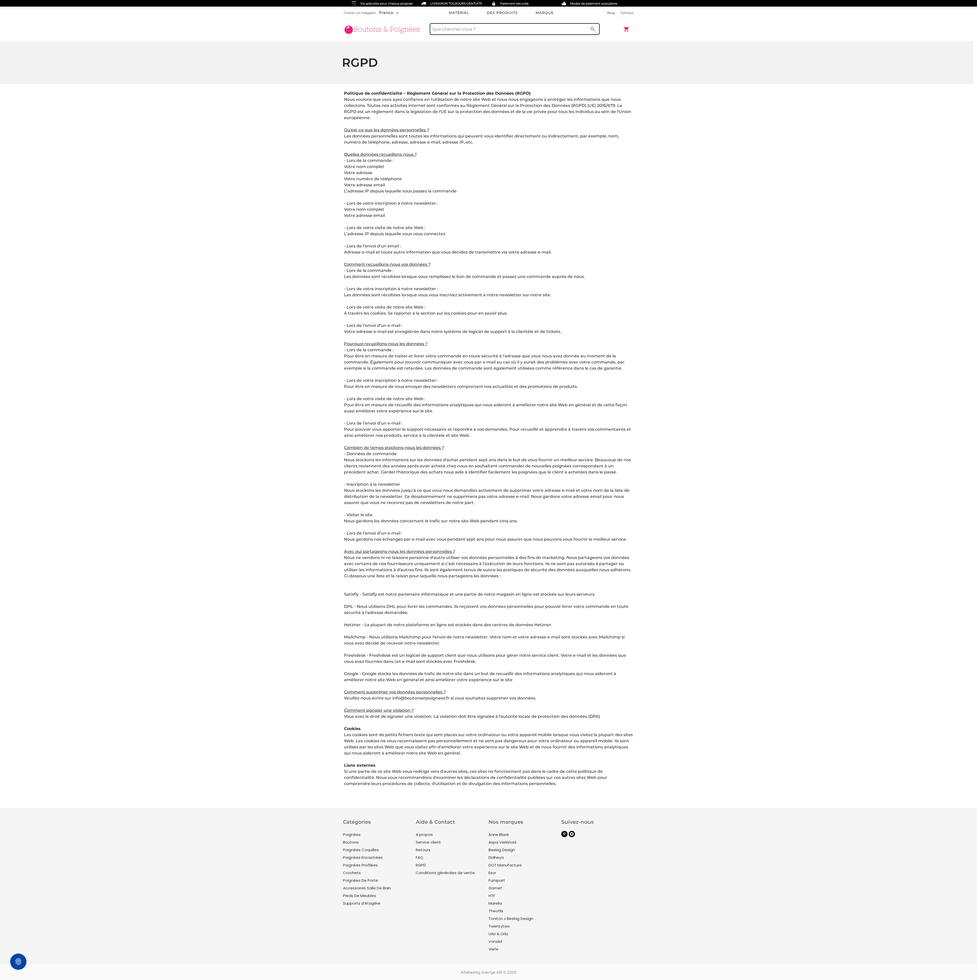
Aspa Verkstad (502, 842)
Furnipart (497, 880)
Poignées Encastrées (363, 857)
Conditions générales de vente (445, 872)
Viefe (493, 949)
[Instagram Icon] (572, 835)
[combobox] (515, 29)
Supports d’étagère (361, 903)
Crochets (352, 872)
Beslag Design (502, 849)
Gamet (495, 888)
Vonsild (495, 941)
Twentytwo (499, 926)
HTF (492, 895)
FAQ (419, 857)
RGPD (421, 865)
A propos (424, 834)
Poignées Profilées (360, 865)
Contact (626, 13)
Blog (611, 13)
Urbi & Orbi (498, 933)
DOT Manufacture (505, 865)
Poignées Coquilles (361, 849)
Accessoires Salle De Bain (367, 888)
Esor (492, 872)
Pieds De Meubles (359, 895)
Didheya (496, 857)
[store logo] (382, 26)
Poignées (352, 834)
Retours (423, 849)
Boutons (351, 842)
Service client (428, 842)
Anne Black (499, 834)
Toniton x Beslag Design (511, 918)
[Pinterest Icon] (564, 835)
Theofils (496, 911)
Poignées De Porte (360, 880)
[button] (389, 12)
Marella (495, 903)
